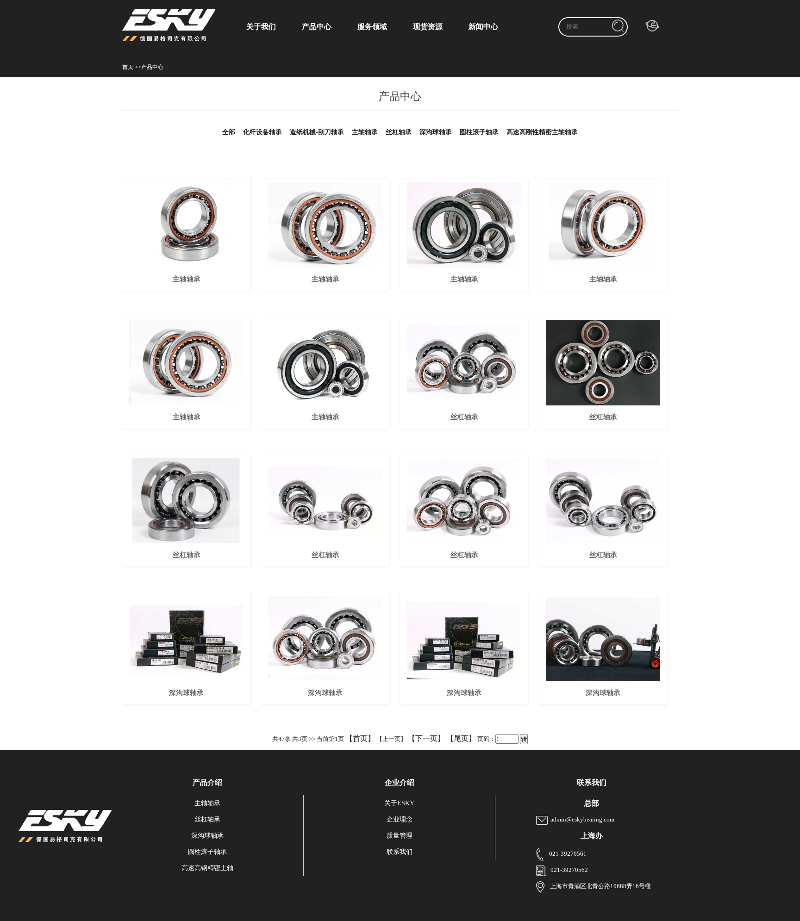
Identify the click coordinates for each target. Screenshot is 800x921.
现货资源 (428, 27)
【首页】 (360, 738)
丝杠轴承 (399, 132)
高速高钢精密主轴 (207, 868)
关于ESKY (399, 803)
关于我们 (261, 27)
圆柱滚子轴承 (479, 132)
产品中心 (316, 27)
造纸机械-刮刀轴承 (317, 132)
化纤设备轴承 (262, 132)
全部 (228, 132)
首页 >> (131, 67)
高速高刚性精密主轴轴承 (542, 132)
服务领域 (372, 27)
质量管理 (399, 835)
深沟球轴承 (435, 132)
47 (281, 738)
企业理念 (399, 819)
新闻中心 (483, 27)
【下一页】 (426, 738)
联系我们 (399, 851)
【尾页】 (461, 738)
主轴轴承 (365, 132)
